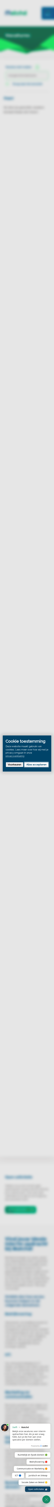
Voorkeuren (14, 764)
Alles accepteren (36, 764)
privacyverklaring (15, 756)
